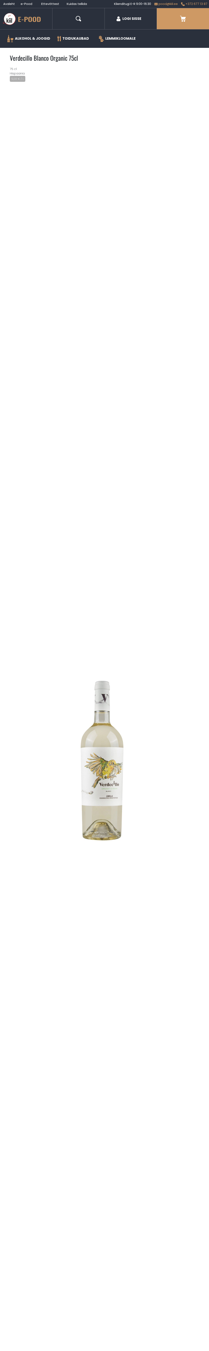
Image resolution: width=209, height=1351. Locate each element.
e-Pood (26, 4)
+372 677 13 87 (196, 4)
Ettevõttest (50, 4)
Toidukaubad (75, 38)
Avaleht (9, 4)
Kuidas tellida (77, 4)
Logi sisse (131, 18)
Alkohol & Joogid (32, 38)
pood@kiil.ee (168, 4)
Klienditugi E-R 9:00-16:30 (132, 4)
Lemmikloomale (120, 38)
